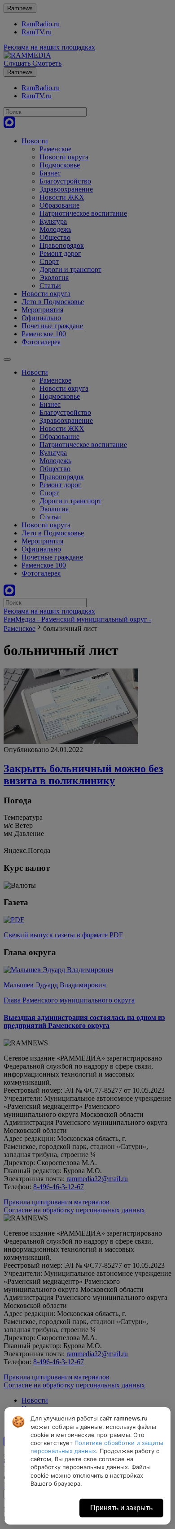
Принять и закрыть (121, 1508)
